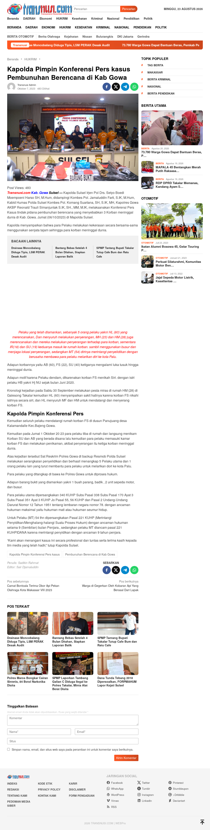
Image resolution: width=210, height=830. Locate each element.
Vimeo (115, 801)
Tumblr (146, 789)
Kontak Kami (47, 795)
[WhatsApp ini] (134, 87)
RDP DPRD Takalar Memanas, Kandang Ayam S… (177, 184)
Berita (145, 148)
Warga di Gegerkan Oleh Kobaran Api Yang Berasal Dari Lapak (110, 585)
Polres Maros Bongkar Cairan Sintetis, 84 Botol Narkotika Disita (27, 681)
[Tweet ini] (116, 87)
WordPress (117, 795)
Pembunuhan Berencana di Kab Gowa (90, 554)
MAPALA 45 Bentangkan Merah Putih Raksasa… (178, 169)
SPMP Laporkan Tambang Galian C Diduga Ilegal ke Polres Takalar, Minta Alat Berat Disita (70, 683)
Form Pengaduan (81, 795)
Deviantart (179, 801)
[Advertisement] (72, 297)
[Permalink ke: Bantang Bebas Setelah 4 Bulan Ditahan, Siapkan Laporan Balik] (72, 623)
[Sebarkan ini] (107, 87)
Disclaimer (77, 789)
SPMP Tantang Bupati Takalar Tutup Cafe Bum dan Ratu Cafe (115, 252)
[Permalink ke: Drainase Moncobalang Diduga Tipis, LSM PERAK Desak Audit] (27, 623)
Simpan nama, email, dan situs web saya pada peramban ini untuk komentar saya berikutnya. (72, 749)
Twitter (146, 783)
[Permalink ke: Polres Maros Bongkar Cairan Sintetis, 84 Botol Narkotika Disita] (27, 663)
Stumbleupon (180, 789)
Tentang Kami (17, 795)
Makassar (155, 72)
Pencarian (128, 9)
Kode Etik (45, 783)
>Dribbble (178, 795)
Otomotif (147, 242)
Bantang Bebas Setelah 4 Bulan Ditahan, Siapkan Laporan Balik (71, 252)
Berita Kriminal (159, 79)
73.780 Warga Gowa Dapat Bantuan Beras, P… (171, 153)
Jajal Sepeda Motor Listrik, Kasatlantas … (175, 279)
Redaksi (13, 789)
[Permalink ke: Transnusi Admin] (11, 86)
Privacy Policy (49, 789)
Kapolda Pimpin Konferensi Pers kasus (34, 554)
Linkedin (147, 801)
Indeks (12, 783)
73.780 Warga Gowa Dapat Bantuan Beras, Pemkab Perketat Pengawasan (151, 45)
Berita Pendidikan (160, 93)
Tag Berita (155, 65)
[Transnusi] (39, 8)
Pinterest (178, 783)
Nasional (154, 86)
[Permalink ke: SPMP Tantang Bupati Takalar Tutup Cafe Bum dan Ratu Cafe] (117, 623)
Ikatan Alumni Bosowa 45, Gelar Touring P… (170, 248)
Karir (73, 783)
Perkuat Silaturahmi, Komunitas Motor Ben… (178, 263)
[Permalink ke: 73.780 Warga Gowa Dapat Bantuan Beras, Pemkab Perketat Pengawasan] (172, 127)
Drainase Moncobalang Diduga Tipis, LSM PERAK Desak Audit (28, 252)
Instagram (148, 795)
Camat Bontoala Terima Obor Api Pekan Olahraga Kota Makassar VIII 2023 (33, 585)
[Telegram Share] (125, 87)
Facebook (117, 783)
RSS (114, 807)
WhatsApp (117, 789)
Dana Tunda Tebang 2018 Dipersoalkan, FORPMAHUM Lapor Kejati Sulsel (117, 681)
